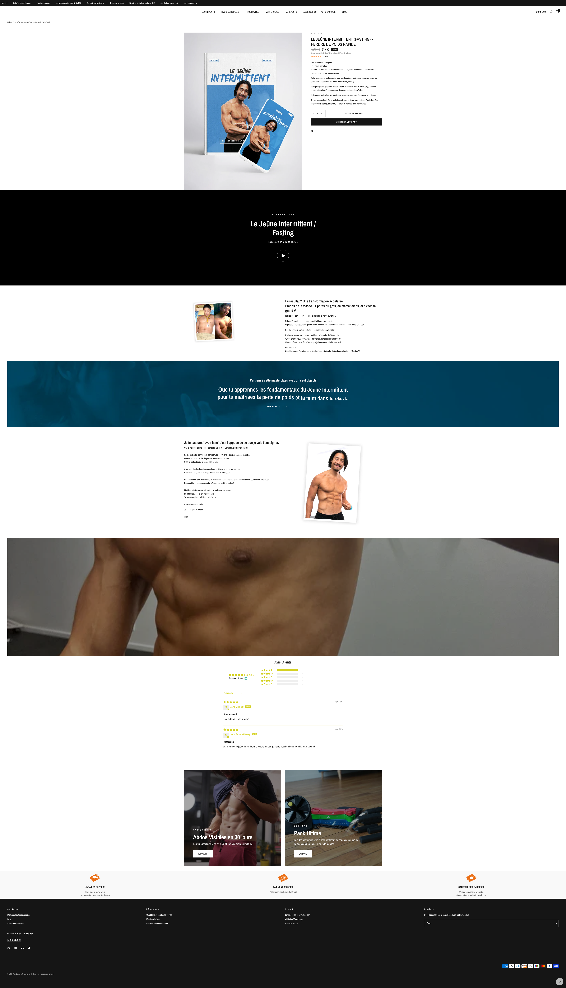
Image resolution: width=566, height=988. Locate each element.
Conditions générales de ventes (159, 914)
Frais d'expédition (326, 53)
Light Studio (14, 940)
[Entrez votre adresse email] (556, 923)
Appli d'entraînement (15, 923)
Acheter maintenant (346, 122)
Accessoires (309, 11)
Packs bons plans (230, 11)
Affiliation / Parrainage (294, 919)
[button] (267, 670)
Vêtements (291, 11)
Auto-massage (328, 11)
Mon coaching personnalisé (18, 914)
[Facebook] (10, 948)
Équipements (208, 11)
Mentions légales (153, 919)
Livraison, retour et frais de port (297, 914)
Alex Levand (13, 909)
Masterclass (272, 11)
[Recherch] (551, 12)
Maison (9, 22)
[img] (230, 702)
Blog (344, 11)
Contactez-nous (291, 923)
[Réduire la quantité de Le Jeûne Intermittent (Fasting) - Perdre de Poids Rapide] (313, 113)
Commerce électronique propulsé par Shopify (38, 974)
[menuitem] (209, 12)
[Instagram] (17, 948)
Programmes (252, 11)
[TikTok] (31, 948)
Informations (152, 909)
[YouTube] (24, 948)
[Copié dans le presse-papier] (313, 131)
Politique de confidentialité (157, 923)
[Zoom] (296, 39)
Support (289, 909)
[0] (556, 12)
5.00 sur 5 (249, 674)
